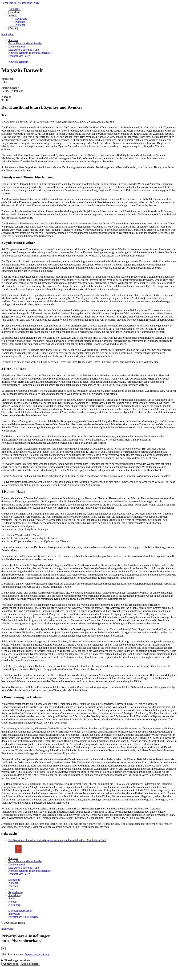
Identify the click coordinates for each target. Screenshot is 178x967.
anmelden (14, 12)
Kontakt (12, 901)
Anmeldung (14, 895)
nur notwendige (10, 963)
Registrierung (15, 892)
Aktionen (20, 24)
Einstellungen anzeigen (17, 960)
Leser (11, 889)
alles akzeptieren (29, 963)
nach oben (7, 928)
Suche (13, 28)
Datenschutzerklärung (20, 910)
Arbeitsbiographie (18, 61)
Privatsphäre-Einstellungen (23, 916)
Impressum (14, 913)
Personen (20, 21)
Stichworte (21, 18)
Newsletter (14, 904)
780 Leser (13, 8)
